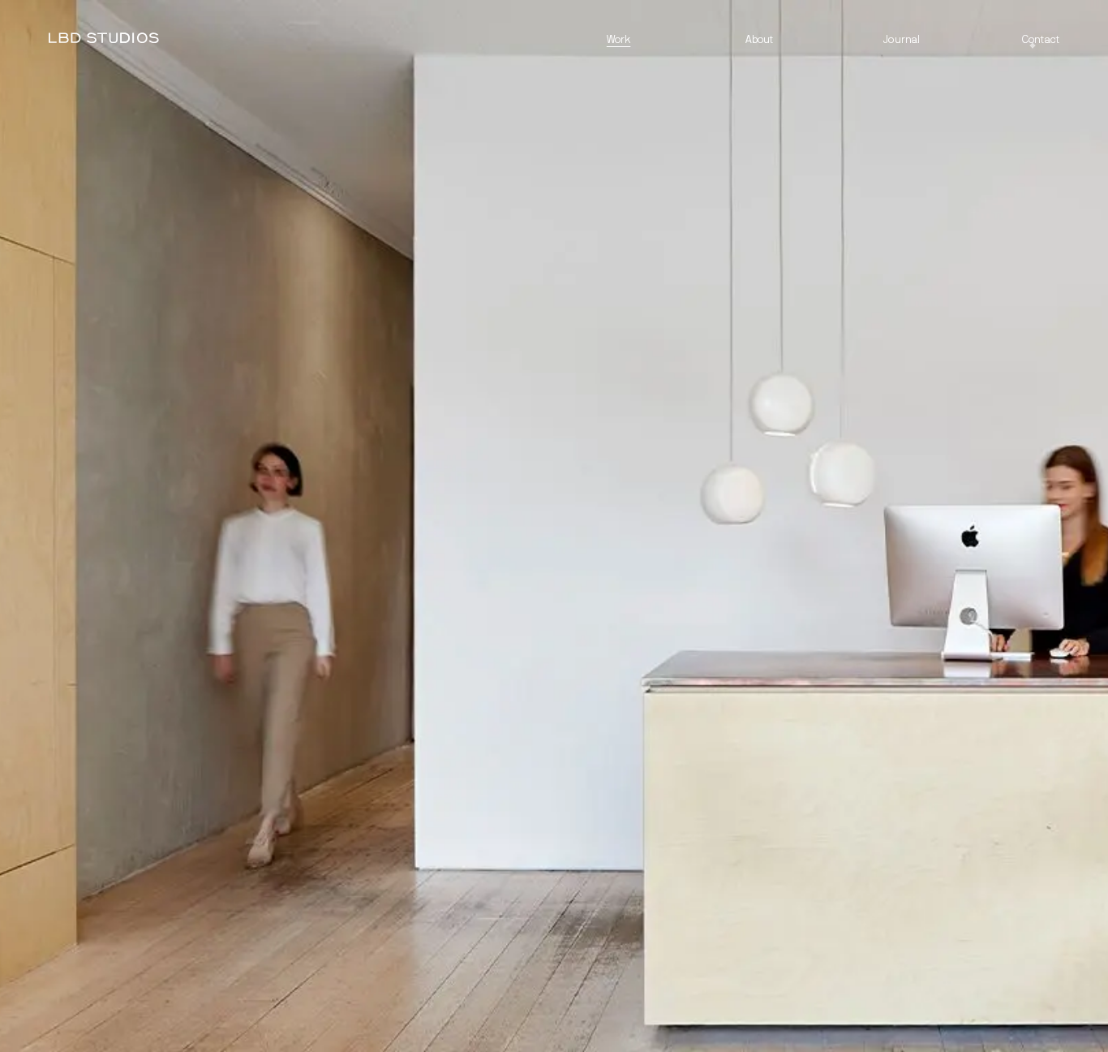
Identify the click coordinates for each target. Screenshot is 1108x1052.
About (759, 40)
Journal (901, 40)
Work (619, 40)
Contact (1040, 40)
